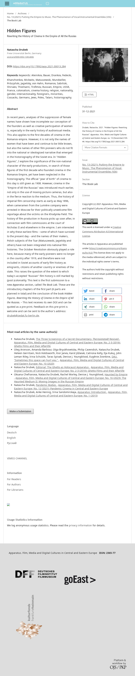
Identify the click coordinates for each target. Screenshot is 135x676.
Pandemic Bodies (46, 385)
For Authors (14, 484)
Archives (22, 13)
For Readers (14, 479)
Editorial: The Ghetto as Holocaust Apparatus (62, 367)
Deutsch (12, 432)
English (11, 437)
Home (10, 13)
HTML (90, 94)
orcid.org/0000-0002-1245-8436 (20, 57)
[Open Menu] (7, 3)
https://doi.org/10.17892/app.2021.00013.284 (39, 66)
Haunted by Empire (116, 374)
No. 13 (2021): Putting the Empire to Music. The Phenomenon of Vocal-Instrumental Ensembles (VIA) (59, 17)
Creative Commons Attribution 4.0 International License (102, 231)
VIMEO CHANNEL (17, 458)
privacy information (80, 525)
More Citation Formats (96, 148)
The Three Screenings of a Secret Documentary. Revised (77, 339)
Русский (12, 443)
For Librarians (15, 489)
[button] (92, 291)
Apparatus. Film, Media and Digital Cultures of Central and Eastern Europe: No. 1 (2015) (70, 393)
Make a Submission (20, 411)
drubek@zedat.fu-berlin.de (23, 315)
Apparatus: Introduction (92, 392)
